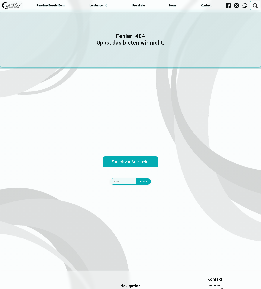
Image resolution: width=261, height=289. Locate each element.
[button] (6, 283)
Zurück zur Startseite (130, 161)
